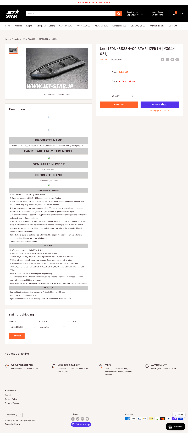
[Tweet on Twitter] (172, 59)
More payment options (159, 110)
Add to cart (119, 104)
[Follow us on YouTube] (87, 419)
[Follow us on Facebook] (73, 419)
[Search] (118, 13)
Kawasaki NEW (101, 26)
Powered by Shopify (12, 424)
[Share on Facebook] (162, 59)
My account (157, 15)
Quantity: (116, 96)
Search (8, 395)
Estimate (17, 336)
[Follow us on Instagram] (82, 419)
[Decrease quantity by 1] (124, 96)
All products (16, 39)
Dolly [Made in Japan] (46, 26)
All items (18, 26)
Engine (29, 26)
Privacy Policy (11, 399)
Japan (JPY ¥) (12, 415)
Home (7, 26)
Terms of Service (12, 403)
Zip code (72, 321)
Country (12, 321)
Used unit (173, 26)
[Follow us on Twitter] (77, 419)
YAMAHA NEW (65, 26)
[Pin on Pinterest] (167, 59)
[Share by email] (177, 59)
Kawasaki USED (119, 26)
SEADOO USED (138, 26)
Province (43, 321)
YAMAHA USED (83, 26)
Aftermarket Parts (157, 26)
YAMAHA (103, 60)
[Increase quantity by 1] (140, 96)
